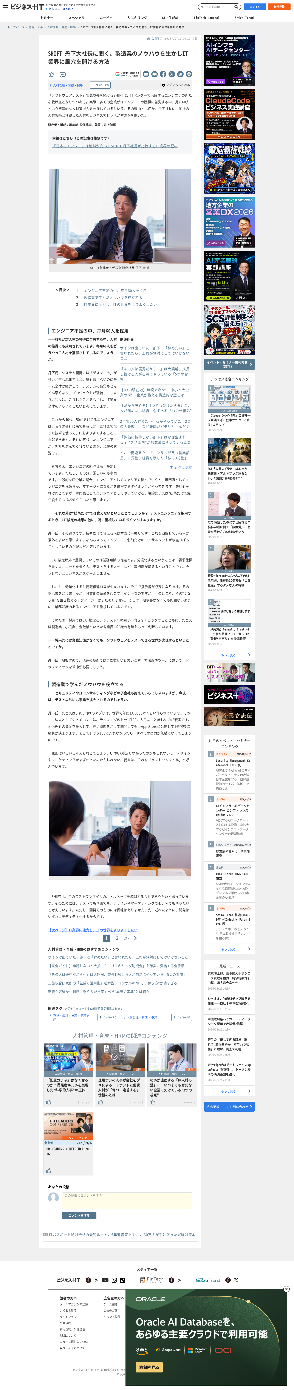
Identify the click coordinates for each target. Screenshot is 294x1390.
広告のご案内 (112, 1310)
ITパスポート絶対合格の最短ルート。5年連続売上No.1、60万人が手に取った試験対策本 (122, 1234)
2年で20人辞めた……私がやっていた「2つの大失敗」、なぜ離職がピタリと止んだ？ (155, 424)
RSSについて (68, 1335)
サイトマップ (68, 1317)
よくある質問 (68, 1310)
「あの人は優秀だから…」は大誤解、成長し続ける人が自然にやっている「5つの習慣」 (155, 374)
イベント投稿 (112, 1317)
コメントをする (79, 1215)
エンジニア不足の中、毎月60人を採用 (115, 290)
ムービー (106, 17)
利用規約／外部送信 (72, 1329)
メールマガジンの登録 (74, 1304)
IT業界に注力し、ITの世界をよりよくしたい (120, 304)
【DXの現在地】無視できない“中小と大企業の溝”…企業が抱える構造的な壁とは (154, 392)
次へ (128, 938)
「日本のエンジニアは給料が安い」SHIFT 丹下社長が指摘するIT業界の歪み (115, 145)
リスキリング (137, 17)
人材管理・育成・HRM (68, 85)
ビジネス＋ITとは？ (61, 9)
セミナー (46, 17)
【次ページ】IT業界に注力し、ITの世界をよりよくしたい (93, 929)
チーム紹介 (111, 1304)
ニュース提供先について (75, 1342)
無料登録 (279, 7)
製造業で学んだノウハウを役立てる (113, 297)
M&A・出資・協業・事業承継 (71, 1017)
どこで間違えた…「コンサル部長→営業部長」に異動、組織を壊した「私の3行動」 (155, 455)
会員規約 (65, 1323)
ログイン (255, 7)
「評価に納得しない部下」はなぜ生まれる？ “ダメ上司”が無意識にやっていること (155, 439)
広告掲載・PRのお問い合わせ (227, 1106)
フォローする (102, 85)
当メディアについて (72, 1348)
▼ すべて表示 (181, 466)
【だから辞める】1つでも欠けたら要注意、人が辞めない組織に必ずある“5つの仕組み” (156, 408)
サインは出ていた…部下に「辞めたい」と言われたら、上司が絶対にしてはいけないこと (155, 353)
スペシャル (76, 17)
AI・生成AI (170, 17)
